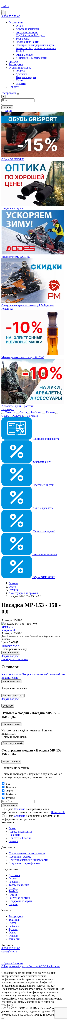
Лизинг (20, 80)
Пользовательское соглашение (27, 853)
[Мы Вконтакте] (18, 959)
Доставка (21, 74)
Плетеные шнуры (43, 484)
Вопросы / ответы (13, 695)
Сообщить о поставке (14, 659)
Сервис (13, 904)
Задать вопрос (10, 656)
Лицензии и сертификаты (31, 57)
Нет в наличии (10, 652)
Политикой (58, 812)
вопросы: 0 (8, 630)
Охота (23, 412)
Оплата (20, 70)
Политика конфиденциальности (28, 859)
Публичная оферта (20, 856)
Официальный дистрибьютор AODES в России (30, 966)
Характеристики (11, 681)
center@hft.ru (9, 951)
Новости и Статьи (20, 838)
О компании (16, 22)
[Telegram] (12, 959)
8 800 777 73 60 (10, 16)
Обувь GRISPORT (43, 577)
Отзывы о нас (24, 54)
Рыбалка (36, 412)
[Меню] (2, 10)
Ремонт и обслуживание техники (36, 48)
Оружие (13, 589)
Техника (10, 412)
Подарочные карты (27, 41)
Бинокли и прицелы (44, 554)
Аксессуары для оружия (23, 593)
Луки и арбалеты (42, 508)
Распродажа (16, 64)
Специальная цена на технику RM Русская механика (27, 307)
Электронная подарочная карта (35, 45)
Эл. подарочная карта (45, 438)
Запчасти (32, 415)
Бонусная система (27, 32)
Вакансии (15, 834)
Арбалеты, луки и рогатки (17, 406)
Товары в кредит (26, 77)
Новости (14, 86)
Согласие (19, 809)
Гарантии (21, 83)
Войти (5, 6)
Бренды (13, 61)
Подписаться (10, 805)
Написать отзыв (11, 724)
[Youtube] (5, 959)
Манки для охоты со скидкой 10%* (22, 357)
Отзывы (8, 705)
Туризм (50, 412)
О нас (19, 25)
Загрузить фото (11, 761)
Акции (9, 110)
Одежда (18, 415)
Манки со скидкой (43, 531)
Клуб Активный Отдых (30, 35)
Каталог (7, 107)
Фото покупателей (13, 743)
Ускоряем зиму (41, 461)
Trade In (20, 51)
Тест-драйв (22, 38)
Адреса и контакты (27, 28)
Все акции (7, 409)
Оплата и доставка (20, 67)
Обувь (5, 415)
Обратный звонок (12, 963)
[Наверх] (2, 1018)
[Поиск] (18, 93)
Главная (13, 583)
